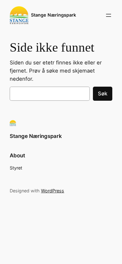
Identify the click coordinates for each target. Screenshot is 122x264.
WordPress (52, 190)
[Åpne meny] (108, 15)
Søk (102, 93)
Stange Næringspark (53, 15)
